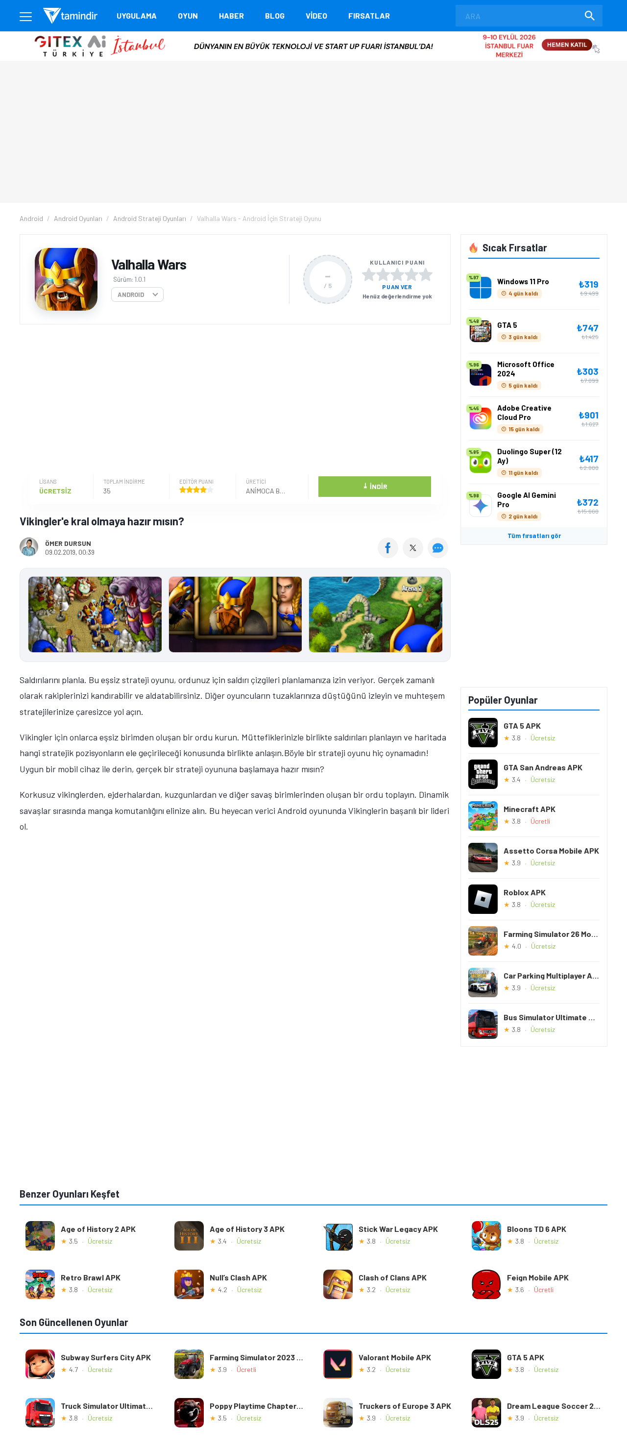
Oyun (188, 15)
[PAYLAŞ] (390, 554)
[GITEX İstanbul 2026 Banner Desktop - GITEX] (313, 35)
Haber (231, 15)
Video (316, 15)
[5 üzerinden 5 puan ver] (426, 274)
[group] (235, 616)
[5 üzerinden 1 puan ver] (369, 274)
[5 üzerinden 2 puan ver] (383, 274)
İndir (374, 486)
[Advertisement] (232, 400)
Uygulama (137, 15)
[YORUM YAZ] (439, 554)
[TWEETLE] (414, 554)
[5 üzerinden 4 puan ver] (411, 274)
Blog (275, 15)
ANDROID (131, 294)
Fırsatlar (369, 15)
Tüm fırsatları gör (534, 536)
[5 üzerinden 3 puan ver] (397, 274)
